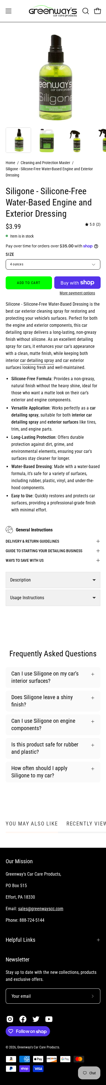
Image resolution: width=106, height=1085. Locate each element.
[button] (85, 11)
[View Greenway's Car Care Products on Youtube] (49, 1019)
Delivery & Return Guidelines (32, 541)
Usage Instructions (27, 597)
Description (20, 580)
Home (10, 162)
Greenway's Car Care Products (38, 1047)
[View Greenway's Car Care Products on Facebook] (23, 1019)
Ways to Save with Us (25, 560)
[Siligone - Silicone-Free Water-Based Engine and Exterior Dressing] (18, 140)
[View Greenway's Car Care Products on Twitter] (36, 1019)
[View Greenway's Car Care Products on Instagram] (10, 1019)
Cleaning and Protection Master (45, 162)
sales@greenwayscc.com (40, 908)
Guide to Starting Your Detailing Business (44, 551)
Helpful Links (20, 939)
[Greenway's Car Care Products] (53, 11)
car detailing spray (37, 360)
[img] (92, 225)
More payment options (77, 293)
